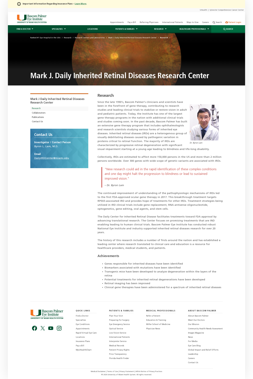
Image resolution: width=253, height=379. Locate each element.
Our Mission (193, 324)
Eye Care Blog (194, 346)
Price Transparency (117, 354)
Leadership (193, 354)
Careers (205, 22)
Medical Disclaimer (98, 371)
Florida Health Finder (119, 358)
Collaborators (38, 113)
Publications (38, 117)
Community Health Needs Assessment (205, 329)
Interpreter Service (117, 341)
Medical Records (116, 346)
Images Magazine (196, 333)
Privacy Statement (127, 371)
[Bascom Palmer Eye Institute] (32, 19)
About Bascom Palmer (198, 316)
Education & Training (156, 320)
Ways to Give (192, 22)
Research (36, 108)
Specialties (81, 320)
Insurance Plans (83, 341)
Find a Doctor (82, 316)
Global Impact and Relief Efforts (203, 350)
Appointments (117, 22)
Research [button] (159, 29)
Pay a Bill (132, 22)
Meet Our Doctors (196, 320)
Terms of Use (113, 371)
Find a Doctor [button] (24, 29)
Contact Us (37, 122)
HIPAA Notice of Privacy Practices (149, 371)
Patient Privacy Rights (119, 350)
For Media (192, 341)
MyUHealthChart (83, 350)
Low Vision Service (117, 333)
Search (218, 22)
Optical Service (116, 329)
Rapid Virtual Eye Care (86, 333)
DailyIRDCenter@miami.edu (51, 158)
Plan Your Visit (116, 316)
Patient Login (234, 22)
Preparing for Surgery (119, 320)
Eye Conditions (83, 324)
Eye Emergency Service (119, 324)
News (190, 337)
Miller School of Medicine (158, 324)
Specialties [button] (57, 29)
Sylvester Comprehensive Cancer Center (227, 10)
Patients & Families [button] (125, 29)
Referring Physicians (149, 22)
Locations (92, 29)
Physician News (153, 329)
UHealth (203, 10)
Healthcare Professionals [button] (192, 29)
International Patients (172, 22)
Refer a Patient (153, 316)
